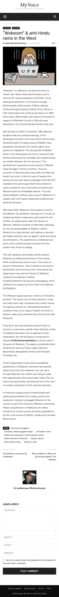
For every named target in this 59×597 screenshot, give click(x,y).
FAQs (49, 588)
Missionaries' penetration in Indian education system (24, 435)
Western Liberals (37, 438)
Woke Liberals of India (12, 442)
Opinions (16, 28)
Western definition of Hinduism (16, 438)
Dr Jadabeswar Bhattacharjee (14, 43)
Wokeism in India (30, 442)
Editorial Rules (30, 588)
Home (5, 23)
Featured (14, 23)
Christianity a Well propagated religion (18, 431)
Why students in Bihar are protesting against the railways (44, 456)
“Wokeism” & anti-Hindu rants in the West (26, 35)
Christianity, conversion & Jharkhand (15, 455)
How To (41, 588)
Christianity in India (43, 431)
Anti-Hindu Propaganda (20, 428)
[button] (4, 17)
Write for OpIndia (14, 588)
